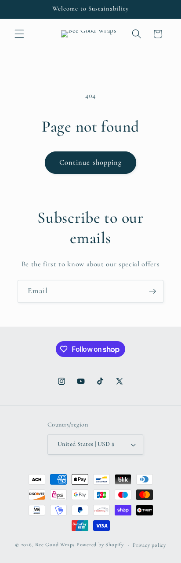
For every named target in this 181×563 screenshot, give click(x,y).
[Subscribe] (152, 291)
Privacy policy (149, 545)
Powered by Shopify (100, 545)
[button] (19, 33)
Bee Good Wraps (55, 545)
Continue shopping (90, 162)
